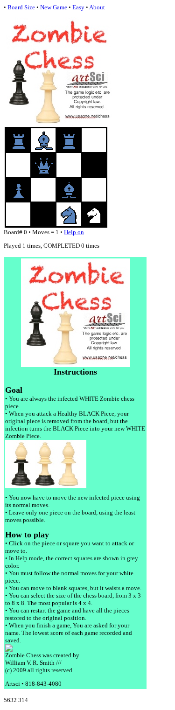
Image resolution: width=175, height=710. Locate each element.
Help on (74, 232)
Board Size (21, 7)
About (97, 7)
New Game (53, 7)
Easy (78, 7)
